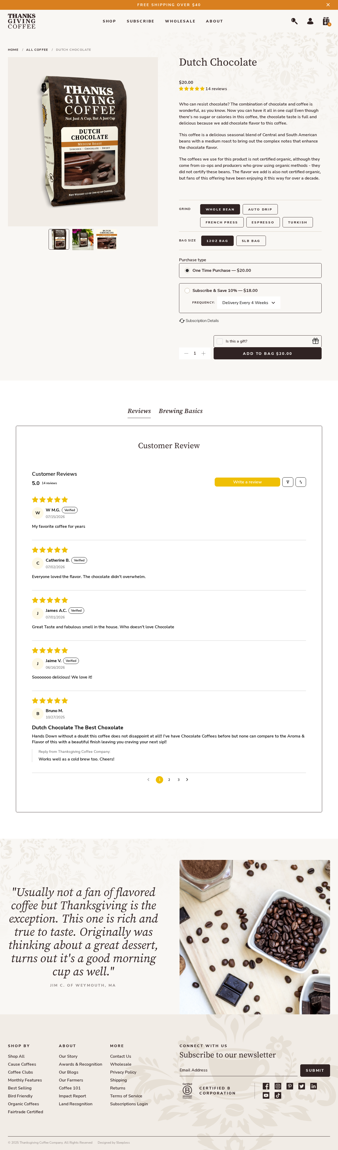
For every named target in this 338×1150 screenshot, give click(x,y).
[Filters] (287, 482)
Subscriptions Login (129, 1104)
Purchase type (192, 260)
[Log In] (310, 21)
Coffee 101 (70, 1088)
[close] (328, 5)
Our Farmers (71, 1080)
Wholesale (180, 21)
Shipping (118, 1080)
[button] (192, 89)
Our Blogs (68, 1072)
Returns (117, 1088)
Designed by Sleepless (114, 1142)
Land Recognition (75, 1104)
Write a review (247, 482)
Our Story (68, 1056)
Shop (109, 21)
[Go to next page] (188, 780)
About (214, 21)
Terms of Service (126, 1096)
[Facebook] (266, 1086)
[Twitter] (301, 1086)
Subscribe (140, 21)
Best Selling (20, 1088)
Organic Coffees (23, 1104)
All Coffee (37, 50)
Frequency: (203, 302)
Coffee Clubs (20, 1072)
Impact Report (72, 1096)
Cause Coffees (22, 1064)
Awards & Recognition (80, 1064)
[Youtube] (266, 1095)
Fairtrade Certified (25, 1112)
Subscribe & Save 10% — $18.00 (225, 291)
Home (14, 50)
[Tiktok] (278, 1095)
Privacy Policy (123, 1072)
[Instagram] (278, 1086)
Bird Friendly (20, 1096)
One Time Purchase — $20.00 (222, 270)
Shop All (16, 1056)
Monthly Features (25, 1080)
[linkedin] (313, 1086)
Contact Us (120, 1056)
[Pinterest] (290, 1086)
